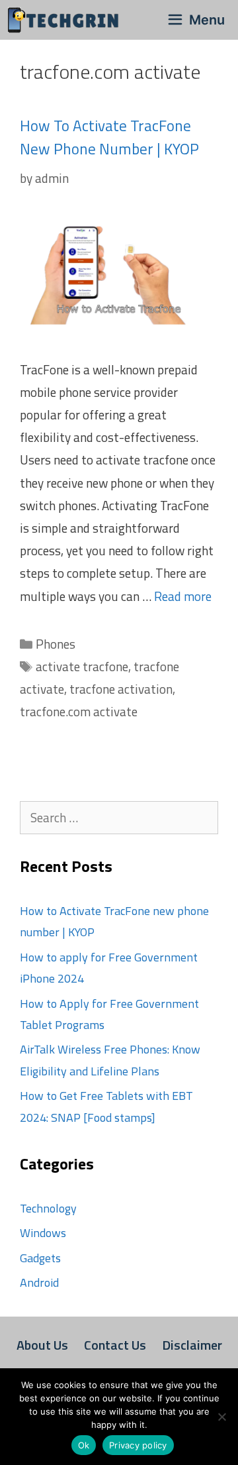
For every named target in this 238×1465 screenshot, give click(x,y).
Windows (43, 1233)
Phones (55, 643)
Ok (84, 1445)
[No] (221, 1416)
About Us (42, 1344)
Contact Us (115, 1344)
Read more (183, 596)
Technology (48, 1208)
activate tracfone (82, 666)
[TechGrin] (67, 20)
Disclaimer (192, 1344)
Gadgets (40, 1258)
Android (39, 1282)
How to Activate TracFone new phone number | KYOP (109, 137)
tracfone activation (121, 688)
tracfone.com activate (79, 711)
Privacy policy (138, 1445)
